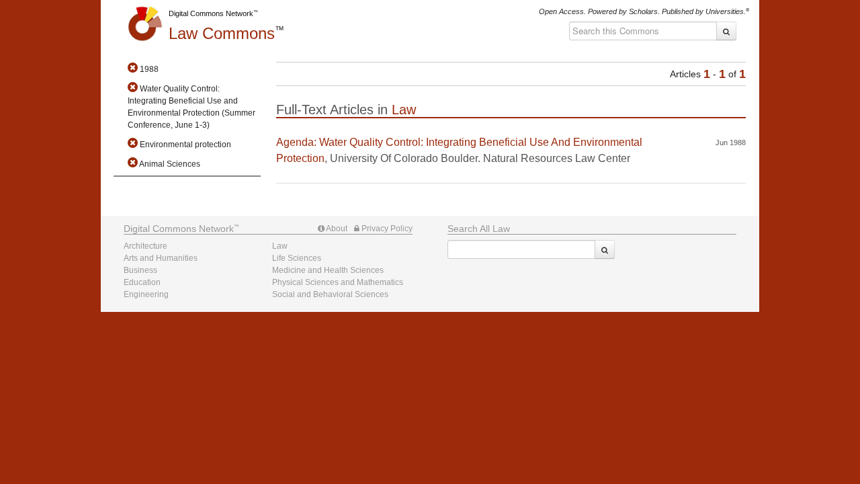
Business (140, 270)
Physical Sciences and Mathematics (337, 282)
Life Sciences (296, 258)
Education (142, 282)
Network (179, 228)
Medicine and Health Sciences (328, 270)
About (336, 228)
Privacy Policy (386, 228)
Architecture (145, 246)
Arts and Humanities (161, 258)
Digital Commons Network (211, 13)
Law (222, 33)
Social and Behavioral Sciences (330, 294)
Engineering (146, 294)
